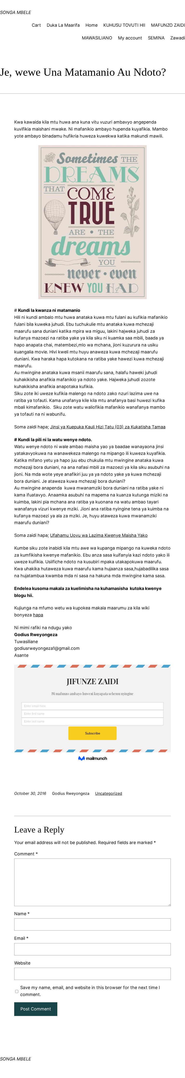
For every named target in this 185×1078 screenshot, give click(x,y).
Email (21, 938)
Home (92, 25)
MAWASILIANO (97, 37)
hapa (38, 614)
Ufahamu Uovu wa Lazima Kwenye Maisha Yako (99, 535)
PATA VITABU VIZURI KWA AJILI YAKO (64, 8)
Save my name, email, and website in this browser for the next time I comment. (90, 991)
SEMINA (156, 37)
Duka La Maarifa (63, 25)
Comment (26, 853)
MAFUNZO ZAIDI (168, 25)
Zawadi (177, 37)
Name (22, 913)
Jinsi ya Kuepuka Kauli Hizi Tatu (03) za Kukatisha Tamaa (107, 426)
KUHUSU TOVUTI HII (124, 25)
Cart (36, 25)
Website (22, 962)
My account (130, 37)
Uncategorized (108, 793)
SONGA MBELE (15, 1058)
